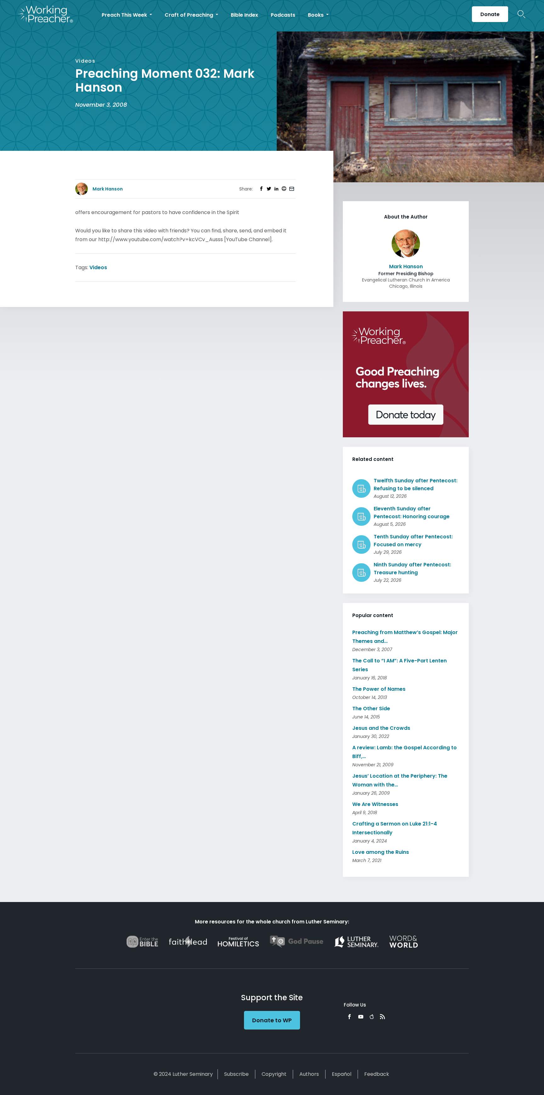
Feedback (376, 1074)
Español (341, 1074)
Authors (309, 1074)
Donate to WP (272, 1020)
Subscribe (236, 1074)
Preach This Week (125, 15)
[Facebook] (349, 1016)
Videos (98, 267)
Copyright (274, 1074)
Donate (490, 14)
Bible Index (244, 15)
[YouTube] (360, 1016)
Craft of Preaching (189, 15)
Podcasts (283, 15)
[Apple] (371, 1016)
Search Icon (521, 14)
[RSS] (382, 1016)
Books (316, 15)
